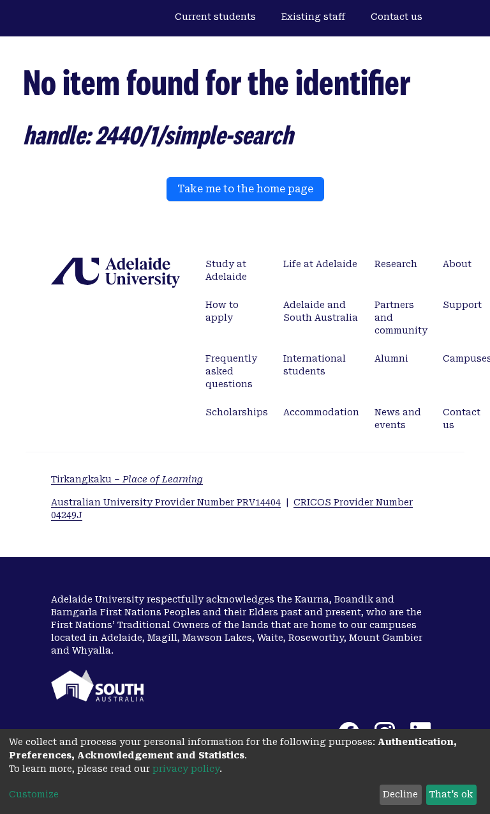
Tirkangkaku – (127, 479)
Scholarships (236, 412)
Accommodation (321, 412)
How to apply (222, 311)
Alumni (391, 358)
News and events (398, 418)
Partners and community (401, 317)
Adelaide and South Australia (320, 311)
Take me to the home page (245, 189)
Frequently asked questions (231, 371)
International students (314, 364)
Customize (34, 794)
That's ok (451, 794)
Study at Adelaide (226, 270)
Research (396, 264)
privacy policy (185, 769)
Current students (215, 17)
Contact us (396, 17)
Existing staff (313, 17)
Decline (400, 794)
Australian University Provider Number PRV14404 (166, 502)
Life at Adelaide (320, 264)
